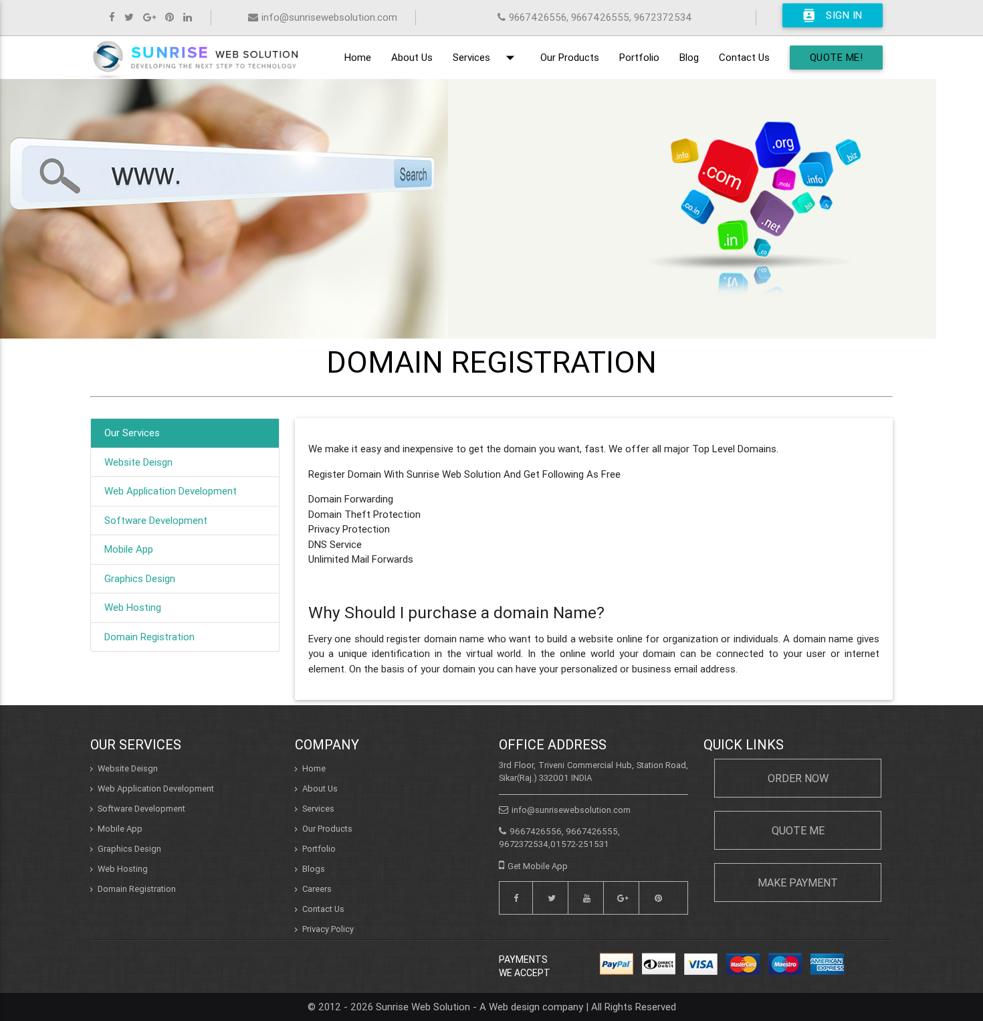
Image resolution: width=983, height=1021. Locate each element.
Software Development (155, 520)
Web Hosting (132, 607)
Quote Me (798, 830)
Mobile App (128, 549)
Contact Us (744, 57)
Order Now (798, 778)
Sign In (832, 15)
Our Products (569, 57)
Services (486, 58)
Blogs (313, 868)
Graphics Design (139, 578)
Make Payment (798, 882)
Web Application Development (170, 490)
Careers (317, 889)
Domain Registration (149, 636)
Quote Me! (836, 57)
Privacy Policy (328, 929)
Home (357, 57)
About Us (412, 57)
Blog (689, 57)
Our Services (132, 432)
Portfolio (639, 57)
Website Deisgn (138, 462)
